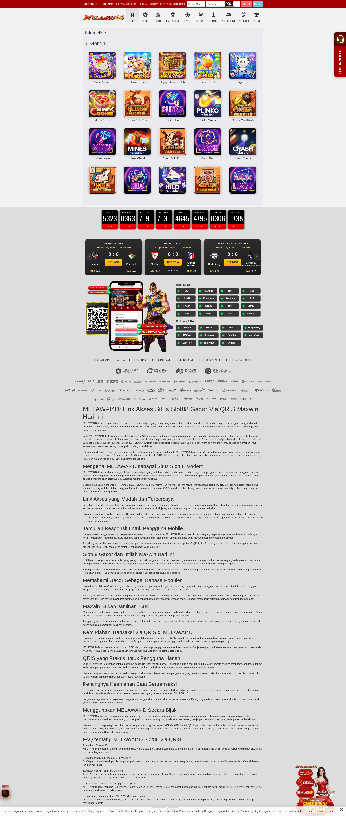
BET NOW (113, 262)
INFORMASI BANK (161, 360)
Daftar (258, 4)
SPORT (187, 21)
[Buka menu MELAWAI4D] (17, 746)
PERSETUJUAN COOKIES (239, 360)
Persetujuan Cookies (191, 811)
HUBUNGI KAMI (185, 360)
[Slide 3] (174, 270)
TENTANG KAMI (102, 360)
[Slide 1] (169, 270)
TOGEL (145, 21)
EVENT (256, 21)
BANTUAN (121, 360)
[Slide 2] (171, 270)
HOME (132, 21)
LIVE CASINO (173, 21)
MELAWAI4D (90, 423)
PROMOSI (244, 21)
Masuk (247, 4)
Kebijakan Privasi (323, 811)
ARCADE (213, 21)
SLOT (158, 21)
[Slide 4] (177, 270)
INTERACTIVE (228, 21)
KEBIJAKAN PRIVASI (209, 360)
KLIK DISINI (17, 723)
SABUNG (200, 21)
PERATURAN (139, 360)
